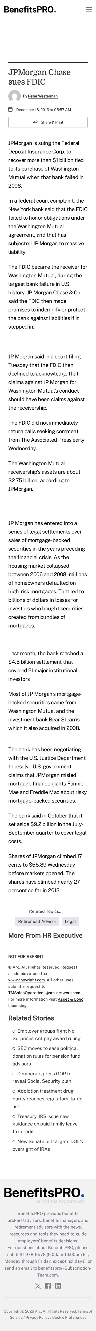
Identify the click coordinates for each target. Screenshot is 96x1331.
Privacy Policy (37, 1317)
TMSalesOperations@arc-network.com (44, 992)
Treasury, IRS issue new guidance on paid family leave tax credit (45, 1124)
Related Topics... (46, 911)
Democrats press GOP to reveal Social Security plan (42, 1077)
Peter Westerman (43, 96)
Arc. (38, 1311)
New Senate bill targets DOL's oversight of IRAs (48, 1145)
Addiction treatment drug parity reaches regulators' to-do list (47, 1098)
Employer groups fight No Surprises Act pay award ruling (47, 1034)
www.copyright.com (26, 980)
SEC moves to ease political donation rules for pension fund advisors (47, 1056)
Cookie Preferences (69, 1317)
